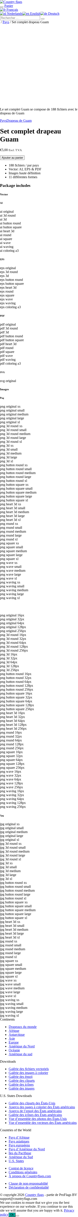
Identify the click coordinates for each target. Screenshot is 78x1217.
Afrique (14, 1031)
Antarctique (17, 1034)
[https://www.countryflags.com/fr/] (11, 2)
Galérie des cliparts (22, 1080)
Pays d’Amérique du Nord (27, 1149)
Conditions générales (23, 1172)
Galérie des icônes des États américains (35, 1115)
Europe (14, 1042)
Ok (12, 1214)
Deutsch (53, 13)
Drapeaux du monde (23, 1027)
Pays (6, 22)
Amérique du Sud (21, 1157)
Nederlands (14, 13)
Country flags (34, 1195)
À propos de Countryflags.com (30, 1176)
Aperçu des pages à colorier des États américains (42, 1107)
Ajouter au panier (12, 157)
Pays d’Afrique (19, 1137)
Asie (12, 1038)
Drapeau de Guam (19, 120)
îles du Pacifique (20, 1153)
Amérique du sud (20, 1054)
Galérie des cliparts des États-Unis (32, 1103)
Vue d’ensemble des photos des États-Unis (38, 1119)
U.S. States (16, 1161)
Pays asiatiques (19, 1141)
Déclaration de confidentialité (29, 1187)
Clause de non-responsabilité (28, 1183)
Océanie (14, 1050)
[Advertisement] (39, 65)
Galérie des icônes (21, 1084)
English (35, 13)
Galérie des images (21, 1088)
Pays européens (19, 1145)
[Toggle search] (1, 7)
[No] (17, 1215)
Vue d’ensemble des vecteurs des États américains (43, 1123)
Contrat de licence (21, 1168)
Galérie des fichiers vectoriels (29, 1069)
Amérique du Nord (22, 1046)
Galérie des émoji (20, 1077)
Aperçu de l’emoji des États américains (35, 1111)
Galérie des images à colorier (28, 1073)
